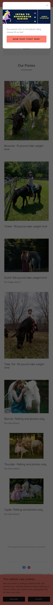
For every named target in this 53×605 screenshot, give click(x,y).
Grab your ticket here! (26, 39)
